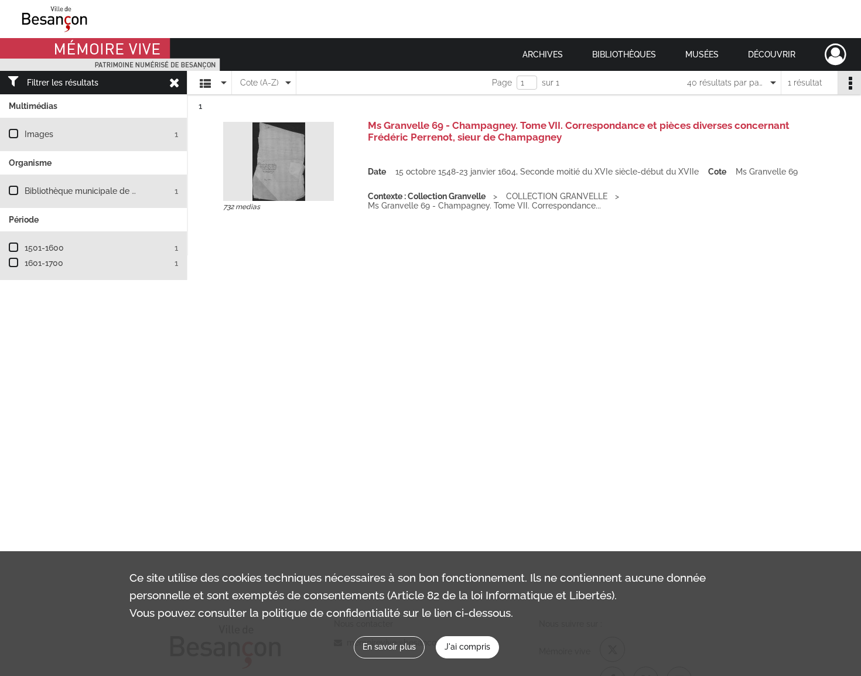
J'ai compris (467, 646)
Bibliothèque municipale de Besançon (97, 191)
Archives (542, 54)
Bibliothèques (624, 54)
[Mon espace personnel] (835, 54)
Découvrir (771, 54)
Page (502, 82)
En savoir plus (389, 646)
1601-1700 (44, 263)
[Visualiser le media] (278, 161)
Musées (702, 54)
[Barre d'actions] (849, 82)
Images (39, 134)
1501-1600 (44, 247)
